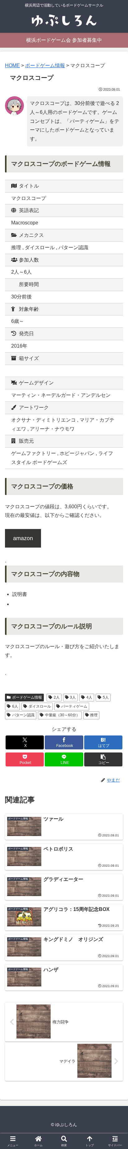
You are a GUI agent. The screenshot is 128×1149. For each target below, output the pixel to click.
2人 (57, 697)
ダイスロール (40, 706)
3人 (73, 697)
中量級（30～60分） (62, 715)
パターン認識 (23, 715)
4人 (89, 697)
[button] (103, 759)
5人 (106, 697)
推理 (94, 715)
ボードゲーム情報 (27, 697)
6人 (15, 706)
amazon (23, 538)
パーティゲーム (74, 706)
